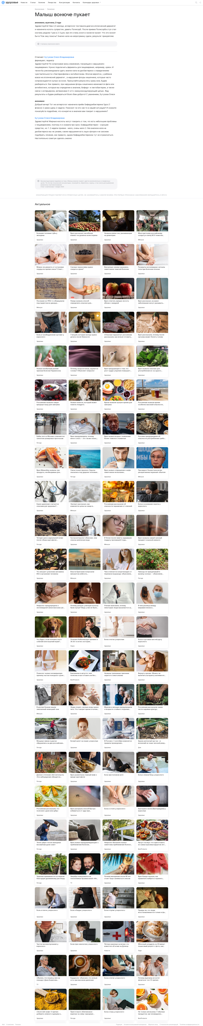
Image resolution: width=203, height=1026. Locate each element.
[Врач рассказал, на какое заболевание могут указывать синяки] (152, 294)
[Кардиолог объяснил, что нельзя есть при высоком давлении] (84, 971)
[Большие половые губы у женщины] (51, 226)
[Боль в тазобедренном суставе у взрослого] (51, 327)
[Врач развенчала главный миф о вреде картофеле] (84, 768)
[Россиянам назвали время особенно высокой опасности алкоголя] (152, 395)
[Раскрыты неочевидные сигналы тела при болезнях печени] (152, 260)
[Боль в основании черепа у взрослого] (152, 497)
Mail (3, 1024)
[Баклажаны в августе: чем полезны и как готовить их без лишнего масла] (84, 666)
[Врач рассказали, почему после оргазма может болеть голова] (152, 327)
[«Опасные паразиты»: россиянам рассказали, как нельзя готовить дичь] (118, 327)
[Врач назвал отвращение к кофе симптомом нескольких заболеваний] (118, 463)
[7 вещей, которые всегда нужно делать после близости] (84, 327)
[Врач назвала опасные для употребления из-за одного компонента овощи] (152, 361)
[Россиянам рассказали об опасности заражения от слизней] (118, 497)
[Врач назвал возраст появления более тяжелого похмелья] (118, 429)
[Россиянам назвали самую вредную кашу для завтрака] (51, 395)
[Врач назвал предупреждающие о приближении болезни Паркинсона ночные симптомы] (84, 835)
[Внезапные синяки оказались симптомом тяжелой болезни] (118, 260)
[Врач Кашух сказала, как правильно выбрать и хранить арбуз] (152, 869)
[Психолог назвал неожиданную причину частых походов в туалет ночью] (51, 666)
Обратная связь (153, 1024)
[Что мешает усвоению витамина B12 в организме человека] (51, 564)
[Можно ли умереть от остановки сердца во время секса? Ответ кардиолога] (51, 260)
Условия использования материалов (135, 1024)
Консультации (39, 9)
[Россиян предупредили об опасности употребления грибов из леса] (152, 429)
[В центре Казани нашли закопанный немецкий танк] (51, 700)
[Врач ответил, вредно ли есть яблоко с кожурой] (118, 294)
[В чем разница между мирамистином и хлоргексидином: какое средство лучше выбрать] (152, 598)
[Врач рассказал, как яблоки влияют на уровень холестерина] (84, 226)
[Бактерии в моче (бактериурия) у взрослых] (152, 801)
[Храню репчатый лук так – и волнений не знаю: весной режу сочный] (152, 734)
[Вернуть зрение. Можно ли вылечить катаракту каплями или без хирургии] (152, 666)
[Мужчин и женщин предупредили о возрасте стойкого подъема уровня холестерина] (118, 700)
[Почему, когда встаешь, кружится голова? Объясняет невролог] (84, 361)
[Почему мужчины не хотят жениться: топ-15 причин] (152, 971)
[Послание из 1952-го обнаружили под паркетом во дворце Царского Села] (51, 294)
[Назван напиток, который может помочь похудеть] (84, 395)
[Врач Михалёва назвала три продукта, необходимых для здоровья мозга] (51, 463)
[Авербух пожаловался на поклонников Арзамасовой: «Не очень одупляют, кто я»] (84, 869)
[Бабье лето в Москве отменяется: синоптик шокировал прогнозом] (51, 429)
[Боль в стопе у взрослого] (118, 801)
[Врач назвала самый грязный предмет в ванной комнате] (152, 531)
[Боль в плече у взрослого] (51, 903)
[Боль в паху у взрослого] (118, 1004)
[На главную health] (11, 2)
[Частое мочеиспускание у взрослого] (51, 937)
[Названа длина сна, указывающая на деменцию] (118, 226)
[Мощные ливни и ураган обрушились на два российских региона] (51, 734)
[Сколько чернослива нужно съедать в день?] (84, 260)
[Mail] (3, 2)
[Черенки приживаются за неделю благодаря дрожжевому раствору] (51, 869)
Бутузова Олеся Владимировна (59, 57)
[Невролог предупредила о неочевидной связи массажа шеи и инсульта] (51, 598)
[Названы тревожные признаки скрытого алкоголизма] (118, 666)
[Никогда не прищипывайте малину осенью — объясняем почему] (152, 564)
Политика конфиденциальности (189, 1024)
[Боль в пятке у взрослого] (118, 971)
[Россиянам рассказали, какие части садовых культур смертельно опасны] (152, 700)
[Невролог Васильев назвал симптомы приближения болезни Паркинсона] (118, 835)
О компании (10, 1024)
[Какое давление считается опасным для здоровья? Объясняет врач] (51, 497)
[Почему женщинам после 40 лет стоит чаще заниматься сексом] (118, 869)
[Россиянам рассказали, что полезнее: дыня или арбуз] (51, 801)
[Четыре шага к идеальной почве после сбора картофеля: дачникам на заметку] (51, 531)
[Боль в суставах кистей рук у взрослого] (152, 632)
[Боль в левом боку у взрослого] (152, 768)
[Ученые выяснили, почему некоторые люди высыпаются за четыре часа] (118, 598)
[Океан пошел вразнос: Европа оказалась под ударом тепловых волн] (84, 463)
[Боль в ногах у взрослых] (118, 632)
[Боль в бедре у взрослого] (84, 903)
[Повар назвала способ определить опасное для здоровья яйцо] (84, 294)
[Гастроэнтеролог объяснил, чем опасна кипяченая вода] (84, 531)
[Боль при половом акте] (118, 768)
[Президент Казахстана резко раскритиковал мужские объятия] (152, 463)
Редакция (119, 1024)
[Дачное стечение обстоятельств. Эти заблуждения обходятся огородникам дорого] (51, 768)
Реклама (18, 1024)
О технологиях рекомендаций (169, 1024)
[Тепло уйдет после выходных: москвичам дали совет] (51, 835)
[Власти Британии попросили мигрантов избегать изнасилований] (84, 564)
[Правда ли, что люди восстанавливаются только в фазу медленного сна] (152, 903)
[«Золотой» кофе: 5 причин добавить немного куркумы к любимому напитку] (51, 1004)
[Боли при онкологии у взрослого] (84, 937)
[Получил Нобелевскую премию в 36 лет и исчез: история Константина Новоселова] (84, 632)
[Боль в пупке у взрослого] (118, 903)
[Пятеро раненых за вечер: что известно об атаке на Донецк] (118, 937)
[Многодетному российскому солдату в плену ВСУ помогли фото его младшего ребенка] (152, 226)
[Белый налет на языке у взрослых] (84, 734)
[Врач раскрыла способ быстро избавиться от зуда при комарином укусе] (84, 801)
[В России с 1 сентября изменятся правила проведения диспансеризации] (118, 734)
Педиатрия (50, 9)
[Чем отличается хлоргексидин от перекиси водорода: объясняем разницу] (118, 564)
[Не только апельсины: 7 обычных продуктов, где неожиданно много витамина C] (152, 1004)
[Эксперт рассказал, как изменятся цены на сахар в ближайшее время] (84, 497)
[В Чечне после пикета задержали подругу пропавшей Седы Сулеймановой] (118, 531)
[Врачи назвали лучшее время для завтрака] (118, 395)
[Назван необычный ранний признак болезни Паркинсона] (51, 361)
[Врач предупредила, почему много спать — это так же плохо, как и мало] (84, 429)
